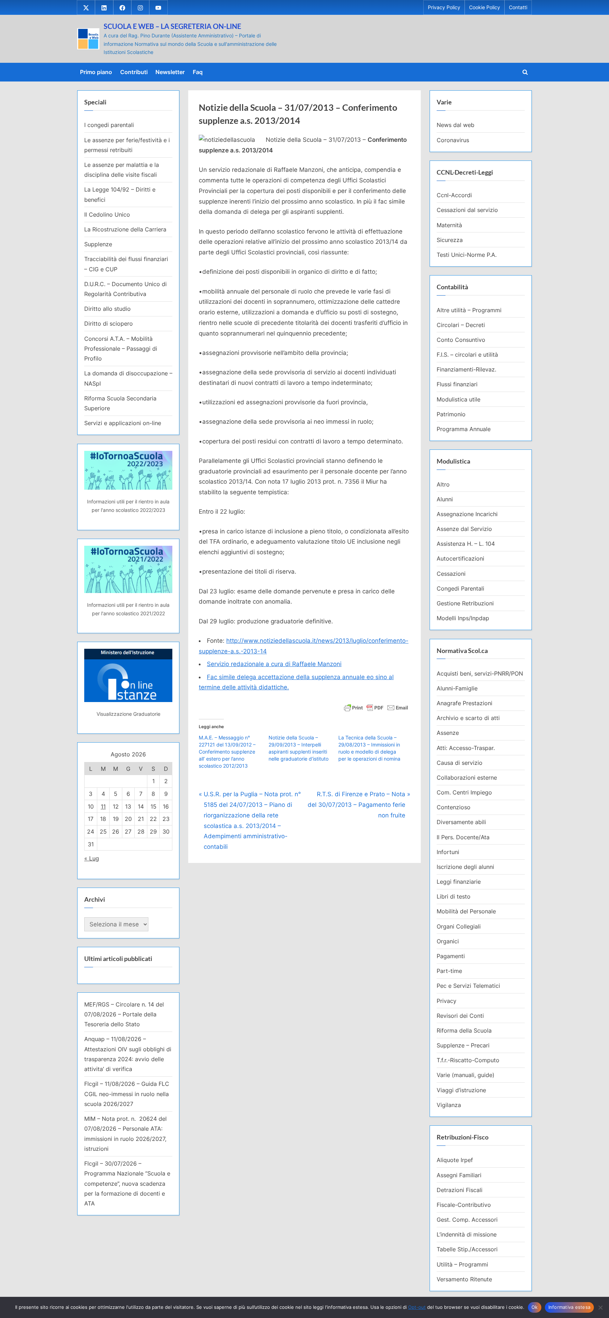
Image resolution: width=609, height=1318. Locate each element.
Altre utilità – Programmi (469, 310)
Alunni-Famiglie (457, 688)
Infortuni (448, 852)
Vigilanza (449, 1104)
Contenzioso (453, 807)
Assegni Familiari (459, 1175)
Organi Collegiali (459, 926)
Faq (198, 71)
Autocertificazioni (460, 558)
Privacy (446, 1000)
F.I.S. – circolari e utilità (467, 354)
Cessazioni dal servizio (467, 209)
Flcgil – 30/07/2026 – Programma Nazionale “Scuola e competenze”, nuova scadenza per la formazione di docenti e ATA (127, 1183)
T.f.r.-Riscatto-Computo (468, 1060)
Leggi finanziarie (459, 881)
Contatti (518, 7)
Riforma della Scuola (464, 1030)
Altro (443, 484)
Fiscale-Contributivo (464, 1204)
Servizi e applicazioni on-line (122, 423)
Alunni (445, 499)
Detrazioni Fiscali (459, 1189)
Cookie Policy (484, 7)
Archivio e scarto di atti (468, 717)
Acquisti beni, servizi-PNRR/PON (480, 673)
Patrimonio (451, 414)
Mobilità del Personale (466, 911)
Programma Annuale (464, 429)
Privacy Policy (444, 7)
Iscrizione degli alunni (465, 866)
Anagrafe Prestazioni (464, 703)
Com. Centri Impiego (464, 792)
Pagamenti (451, 956)
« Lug (91, 858)
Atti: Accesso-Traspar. (466, 747)
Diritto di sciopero (108, 323)
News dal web (455, 124)
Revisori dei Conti (460, 1015)
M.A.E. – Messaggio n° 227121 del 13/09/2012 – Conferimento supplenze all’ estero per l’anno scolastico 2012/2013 (227, 751)
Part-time (449, 970)
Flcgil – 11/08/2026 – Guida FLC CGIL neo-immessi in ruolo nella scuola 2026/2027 (126, 1093)
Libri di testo (453, 896)
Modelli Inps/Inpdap (463, 618)
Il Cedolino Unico (107, 214)
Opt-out (417, 1307)
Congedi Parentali (460, 588)
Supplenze (98, 244)
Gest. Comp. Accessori (467, 1219)
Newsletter (170, 71)
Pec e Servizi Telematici (468, 985)
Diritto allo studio (107, 308)
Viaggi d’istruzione (461, 1090)
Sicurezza (450, 239)
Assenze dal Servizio (464, 528)
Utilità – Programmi (462, 1264)
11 (103, 806)
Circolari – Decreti (461, 324)
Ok (534, 1307)
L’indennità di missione (467, 1234)
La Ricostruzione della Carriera (125, 229)
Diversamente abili (461, 822)
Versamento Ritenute (464, 1279)
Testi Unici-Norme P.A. (467, 254)
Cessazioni (451, 573)
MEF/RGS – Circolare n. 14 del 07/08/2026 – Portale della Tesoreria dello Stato (124, 1014)
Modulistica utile (458, 399)
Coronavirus (453, 140)
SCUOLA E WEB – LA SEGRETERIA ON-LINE (172, 26)
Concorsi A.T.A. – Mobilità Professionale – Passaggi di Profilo (120, 348)
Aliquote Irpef (455, 1159)
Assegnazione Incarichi (467, 514)
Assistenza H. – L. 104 (466, 543)
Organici (448, 941)
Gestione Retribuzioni (465, 603)
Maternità (449, 225)
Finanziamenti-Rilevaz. (466, 369)
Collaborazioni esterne (467, 777)
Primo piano (96, 71)
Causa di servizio (459, 762)
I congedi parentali (109, 124)
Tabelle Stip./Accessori (467, 1249)
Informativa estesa (569, 1307)
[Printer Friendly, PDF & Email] (376, 707)
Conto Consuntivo (461, 339)
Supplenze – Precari (463, 1045)
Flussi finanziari (457, 384)
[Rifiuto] (600, 1307)
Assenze (448, 732)
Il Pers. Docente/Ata (463, 837)
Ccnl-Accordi (454, 195)
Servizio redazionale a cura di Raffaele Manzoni (274, 663)
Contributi (134, 71)
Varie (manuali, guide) (465, 1074)
